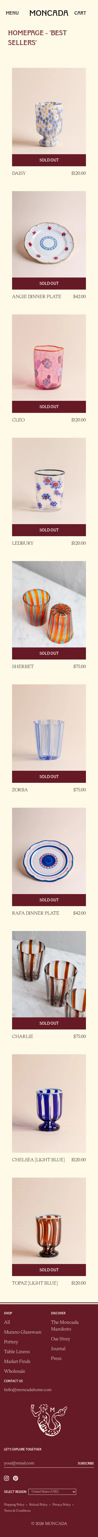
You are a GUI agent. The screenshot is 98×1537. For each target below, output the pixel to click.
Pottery (11, 1342)
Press (56, 1358)
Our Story (60, 1339)
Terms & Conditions (17, 1510)
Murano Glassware (22, 1332)
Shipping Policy (14, 1504)
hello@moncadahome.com (25, 1390)
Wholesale (14, 1371)
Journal (58, 1349)
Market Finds (17, 1361)
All (7, 1322)
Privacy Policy (62, 1504)
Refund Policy (38, 1504)
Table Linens (17, 1352)
